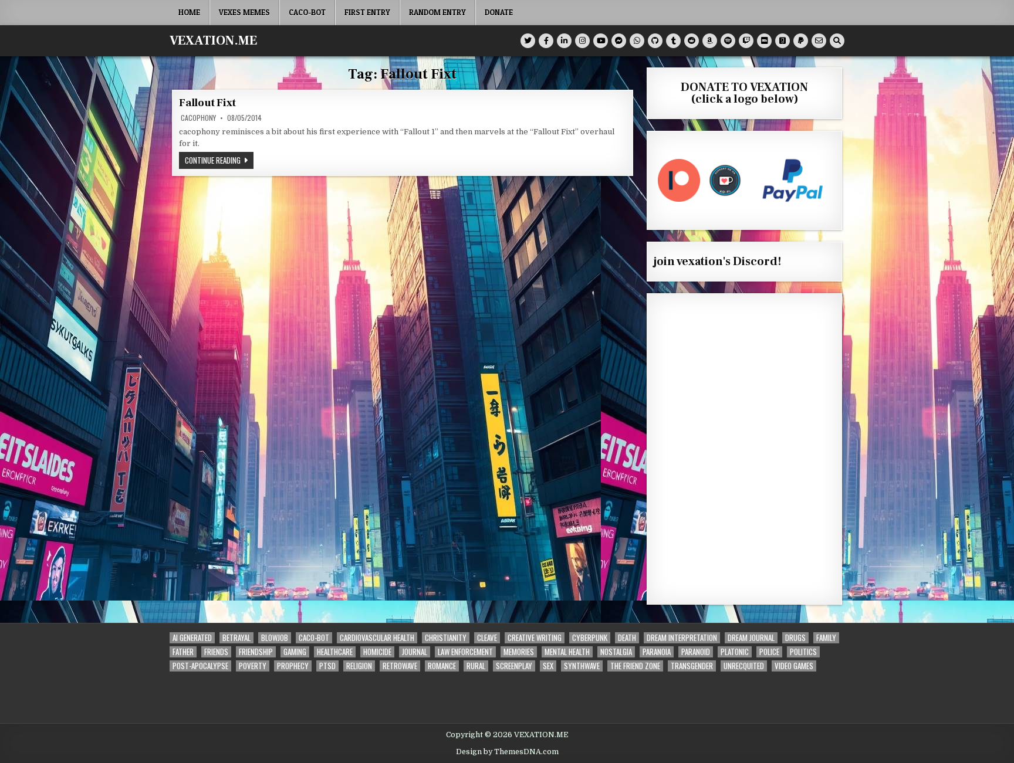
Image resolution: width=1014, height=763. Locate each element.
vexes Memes (244, 12)
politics (803, 651)
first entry (367, 12)
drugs (795, 637)
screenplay (514, 666)
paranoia (657, 651)
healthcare (335, 651)
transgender (692, 666)
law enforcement (465, 651)
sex (548, 666)
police (769, 651)
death (627, 637)
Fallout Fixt (207, 103)
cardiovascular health (377, 637)
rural (476, 666)
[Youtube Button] (600, 40)
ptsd (327, 666)
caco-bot (307, 12)
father (183, 651)
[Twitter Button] (527, 40)
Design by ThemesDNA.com (507, 752)
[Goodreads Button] (782, 40)
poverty (252, 666)
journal (414, 651)
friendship (256, 651)
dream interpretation (682, 637)
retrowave (400, 666)
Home (189, 12)
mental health (567, 651)
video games (794, 666)
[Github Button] (655, 40)
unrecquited (744, 666)
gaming (294, 651)
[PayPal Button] (800, 40)
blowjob (274, 637)
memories (518, 651)
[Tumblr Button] (673, 40)
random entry (437, 12)
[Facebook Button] (546, 40)
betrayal (236, 637)
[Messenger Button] (618, 40)
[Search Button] (837, 40)
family (826, 637)
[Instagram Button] (582, 40)
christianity (446, 637)
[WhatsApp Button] (637, 40)
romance (442, 666)
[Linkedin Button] (564, 40)
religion (359, 666)
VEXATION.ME (213, 40)
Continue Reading (219, 160)
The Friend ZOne (635, 666)
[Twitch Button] (746, 40)
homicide (377, 651)
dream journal (751, 637)
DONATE (499, 12)
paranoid (695, 651)
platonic (735, 651)
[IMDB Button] (764, 40)
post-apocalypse (200, 666)
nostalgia (616, 651)
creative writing (535, 637)
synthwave (582, 666)
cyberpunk (589, 637)
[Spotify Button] (728, 40)
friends (216, 651)
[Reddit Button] (691, 40)
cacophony (198, 117)
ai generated (192, 637)
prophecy (293, 666)
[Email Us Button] (819, 40)
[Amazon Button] (709, 40)
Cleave (487, 637)
